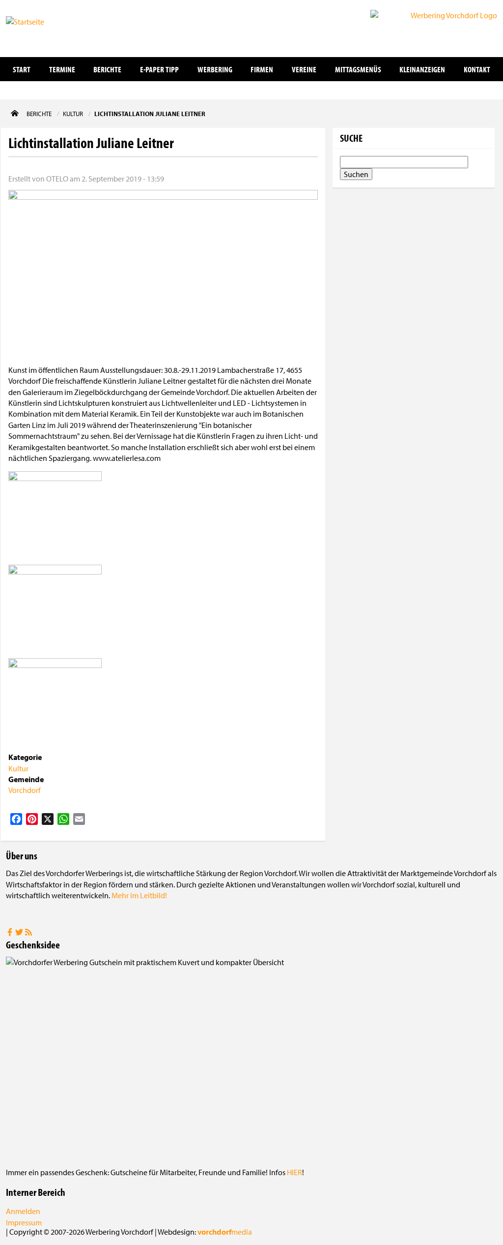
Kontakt (477, 69)
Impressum (24, 1222)
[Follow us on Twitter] (20, 933)
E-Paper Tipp (159, 69)
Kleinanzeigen (422, 69)
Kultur (18, 768)
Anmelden (23, 1211)
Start (21, 69)
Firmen (262, 69)
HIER (294, 1172)
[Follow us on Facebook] (10, 933)
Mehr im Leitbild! (139, 895)
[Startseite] (55, 27)
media (224, 1232)
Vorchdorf (24, 790)
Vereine (304, 69)
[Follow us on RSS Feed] (28, 933)
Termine (62, 69)
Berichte (107, 69)
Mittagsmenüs (358, 69)
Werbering (214, 69)
